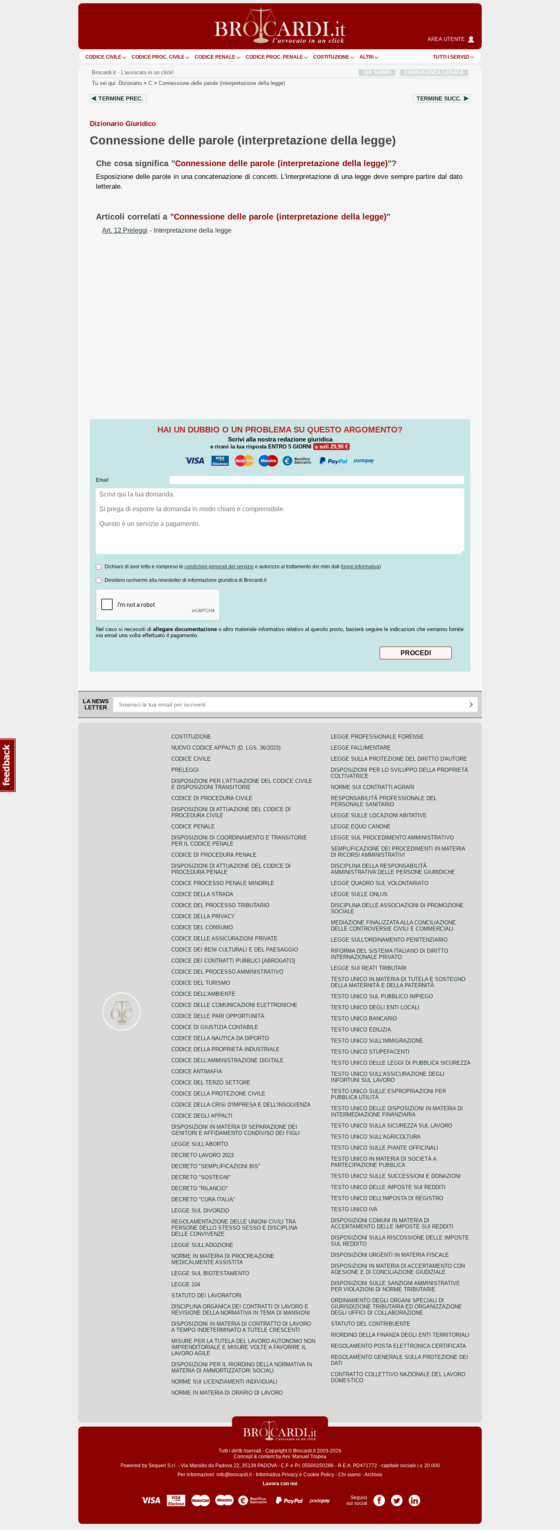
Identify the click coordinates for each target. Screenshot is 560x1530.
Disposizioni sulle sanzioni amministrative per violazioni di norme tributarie (395, 1286)
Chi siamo (349, 1474)
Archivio (373, 1474)
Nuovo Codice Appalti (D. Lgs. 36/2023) (225, 748)
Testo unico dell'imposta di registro (387, 1198)
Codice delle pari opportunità (217, 1016)
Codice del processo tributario (220, 905)
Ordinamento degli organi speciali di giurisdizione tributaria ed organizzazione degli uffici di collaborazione (396, 1306)
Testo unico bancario (364, 1018)
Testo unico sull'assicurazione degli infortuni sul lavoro (387, 1077)
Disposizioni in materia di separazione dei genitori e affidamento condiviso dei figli (235, 1130)
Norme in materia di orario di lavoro (227, 1393)
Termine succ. (439, 98)
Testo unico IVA (354, 1209)
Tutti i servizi (451, 57)
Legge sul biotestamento (210, 1273)
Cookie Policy (318, 1474)
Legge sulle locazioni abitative (379, 815)
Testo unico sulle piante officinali (384, 1148)
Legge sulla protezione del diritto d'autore (399, 759)
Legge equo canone (361, 826)
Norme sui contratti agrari (372, 787)
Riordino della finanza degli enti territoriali (400, 1335)
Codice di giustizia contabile (214, 1027)
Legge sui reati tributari (369, 968)
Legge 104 (185, 1284)
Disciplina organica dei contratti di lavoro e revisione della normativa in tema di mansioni (240, 1310)
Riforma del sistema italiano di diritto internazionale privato (389, 954)
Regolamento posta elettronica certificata (398, 1346)
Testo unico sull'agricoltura (376, 1137)
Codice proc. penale (274, 57)
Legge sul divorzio (200, 1211)
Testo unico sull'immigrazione (377, 1041)
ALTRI (366, 57)
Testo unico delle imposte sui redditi (388, 1187)
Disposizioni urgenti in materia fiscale (390, 1255)
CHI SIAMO (377, 72)
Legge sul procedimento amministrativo (392, 838)
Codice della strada (202, 894)
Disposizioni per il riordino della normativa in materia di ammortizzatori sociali (241, 1367)
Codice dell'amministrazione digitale (227, 1060)
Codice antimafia (196, 1071)
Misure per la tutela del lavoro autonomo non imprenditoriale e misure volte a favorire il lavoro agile (243, 1347)
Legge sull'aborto (199, 1144)
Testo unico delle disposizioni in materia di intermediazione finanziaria (397, 1111)
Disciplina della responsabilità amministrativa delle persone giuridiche (393, 869)
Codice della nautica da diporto (220, 1038)
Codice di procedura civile (212, 798)
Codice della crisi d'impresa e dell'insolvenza (241, 1105)
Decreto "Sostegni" (201, 1177)
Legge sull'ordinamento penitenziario (389, 940)
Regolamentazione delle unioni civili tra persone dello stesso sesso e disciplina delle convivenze (234, 1228)
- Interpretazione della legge (167, 230)
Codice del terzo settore (210, 1082)
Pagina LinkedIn (414, 1497)
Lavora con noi (280, 1484)
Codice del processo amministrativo (227, 972)
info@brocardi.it (234, 1474)
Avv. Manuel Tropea (304, 1456)
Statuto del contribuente (370, 1324)
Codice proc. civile (158, 57)
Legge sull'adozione (202, 1245)
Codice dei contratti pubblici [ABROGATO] (233, 961)
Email (102, 480)
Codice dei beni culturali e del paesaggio (234, 950)
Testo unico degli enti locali (375, 1007)
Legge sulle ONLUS (359, 894)
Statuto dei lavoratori (206, 1295)
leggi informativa (360, 566)
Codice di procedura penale (214, 855)
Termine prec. (120, 98)
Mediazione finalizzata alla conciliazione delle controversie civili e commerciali (393, 925)
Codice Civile (103, 57)
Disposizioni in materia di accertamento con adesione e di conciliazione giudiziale (398, 1269)
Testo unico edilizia (361, 1030)
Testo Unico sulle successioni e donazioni (396, 1176)
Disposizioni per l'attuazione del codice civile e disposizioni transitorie (241, 784)
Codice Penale (215, 57)
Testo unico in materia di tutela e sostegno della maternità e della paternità (398, 982)
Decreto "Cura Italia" (203, 1199)
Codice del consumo (202, 927)
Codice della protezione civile (218, 1094)
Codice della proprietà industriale (225, 1049)
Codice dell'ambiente (203, 994)
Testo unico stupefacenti (370, 1052)
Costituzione (331, 57)
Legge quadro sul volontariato (379, 883)
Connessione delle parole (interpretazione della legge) (222, 83)
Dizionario (130, 83)
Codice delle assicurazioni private (224, 938)
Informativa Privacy (277, 1474)
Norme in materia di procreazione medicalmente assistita (222, 1259)
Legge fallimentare (361, 748)
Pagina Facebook (379, 1497)
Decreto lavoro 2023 (202, 1155)
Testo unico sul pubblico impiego (382, 996)
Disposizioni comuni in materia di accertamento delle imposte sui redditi (392, 1223)
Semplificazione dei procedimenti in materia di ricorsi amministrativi (398, 852)
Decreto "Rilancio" (199, 1188)
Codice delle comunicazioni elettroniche (234, 1005)
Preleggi (185, 770)
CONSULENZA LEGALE (434, 72)
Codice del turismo (200, 983)
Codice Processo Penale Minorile (222, 883)
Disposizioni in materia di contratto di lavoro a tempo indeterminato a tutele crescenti (241, 1327)
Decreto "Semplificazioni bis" (215, 1166)
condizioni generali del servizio (219, 566)
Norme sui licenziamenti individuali (224, 1382)
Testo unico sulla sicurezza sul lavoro (391, 1126)
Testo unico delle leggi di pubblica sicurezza (401, 1063)
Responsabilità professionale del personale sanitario (384, 801)
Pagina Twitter (397, 1497)
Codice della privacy (203, 916)
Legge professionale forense (377, 737)
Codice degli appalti (201, 1116)
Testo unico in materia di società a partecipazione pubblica (383, 1162)
